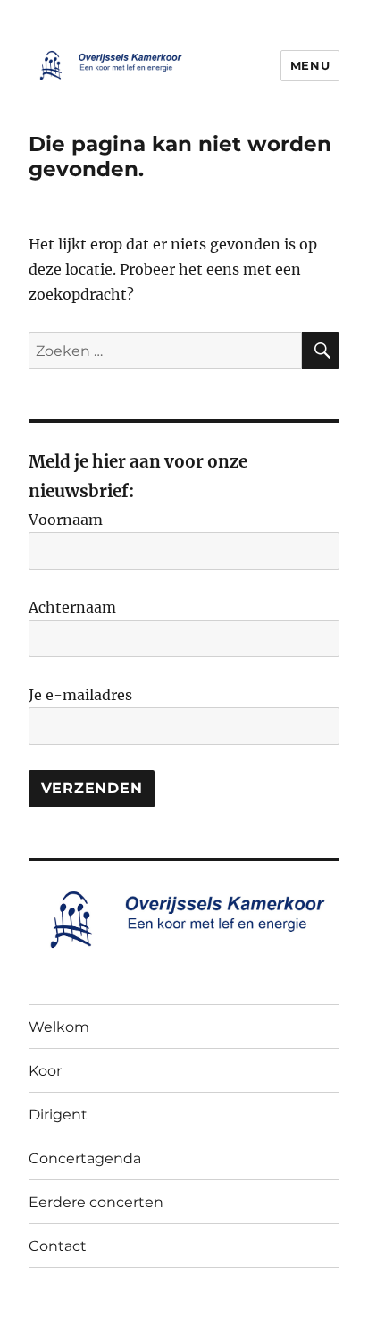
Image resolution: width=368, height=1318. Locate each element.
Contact (58, 1246)
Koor (45, 1070)
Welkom (59, 1026)
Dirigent (58, 1114)
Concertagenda (85, 1158)
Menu (310, 65)
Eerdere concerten (96, 1202)
